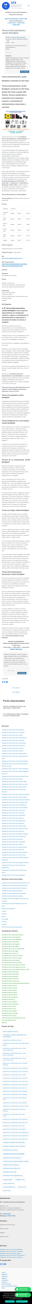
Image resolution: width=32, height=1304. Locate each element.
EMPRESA (4, 1274)
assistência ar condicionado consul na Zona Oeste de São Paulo (14, 1059)
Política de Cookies (22, 1301)
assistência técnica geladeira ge (12, 1175)
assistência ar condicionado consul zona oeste (15, 1084)
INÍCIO (3, 1272)
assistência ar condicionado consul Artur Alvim (15, 1122)
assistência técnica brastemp (13, 1154)
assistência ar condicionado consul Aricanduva (15, 1119)
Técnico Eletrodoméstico (19, 37)
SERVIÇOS (5, 1276)
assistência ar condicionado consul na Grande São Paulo (15, 1064)
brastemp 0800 (7, 1179)
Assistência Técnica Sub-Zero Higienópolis (13, 820)
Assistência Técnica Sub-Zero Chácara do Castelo (16, 799)
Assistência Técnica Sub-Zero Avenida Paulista (15, 807)
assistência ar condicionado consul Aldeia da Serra (15, 1098)
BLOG (3, 1288)
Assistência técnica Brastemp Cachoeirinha (14, 893)
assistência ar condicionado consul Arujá (13, 1126)
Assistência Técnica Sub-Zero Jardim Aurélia (14, 787)
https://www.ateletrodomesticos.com (12, 258)
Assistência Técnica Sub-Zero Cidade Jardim (14, 753)
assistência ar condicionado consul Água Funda (15, 1135)
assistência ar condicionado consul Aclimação (15, 1091)
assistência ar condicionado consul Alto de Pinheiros (14, 1110)
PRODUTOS (5, 1280)
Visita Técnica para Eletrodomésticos (12, 927)
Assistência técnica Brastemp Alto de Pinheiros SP (16, 883)
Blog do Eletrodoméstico (8, 908)
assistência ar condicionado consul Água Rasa (15, 1139)
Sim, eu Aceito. (10, 1301)
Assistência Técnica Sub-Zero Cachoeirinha (14, 743)
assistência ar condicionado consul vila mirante (15, 1071)
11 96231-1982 (11, 1215)
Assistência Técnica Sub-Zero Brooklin (12, 839)
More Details (24, 71)
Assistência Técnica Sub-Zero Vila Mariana (13, 815)
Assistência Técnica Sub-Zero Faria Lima (13, 813)
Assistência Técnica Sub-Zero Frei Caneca (13, 810)
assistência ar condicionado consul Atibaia (14, 1129)
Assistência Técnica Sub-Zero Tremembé (13, 732)
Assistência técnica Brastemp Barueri (12, 890)
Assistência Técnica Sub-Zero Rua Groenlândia (15, 761)
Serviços (4, 924)
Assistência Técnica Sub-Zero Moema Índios (14, 826)
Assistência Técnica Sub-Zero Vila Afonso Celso (15, 776)
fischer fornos (22, 1187)
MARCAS (4, 1278)
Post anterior (16, 687)
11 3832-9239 (11, 22)
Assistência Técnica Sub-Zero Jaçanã (12, 735)
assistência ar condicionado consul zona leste (15, 1078)
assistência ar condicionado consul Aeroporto (15, 1094)
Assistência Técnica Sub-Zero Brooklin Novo (14, 836)
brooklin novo (20, 1179)
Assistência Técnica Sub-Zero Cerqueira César (15, 802)
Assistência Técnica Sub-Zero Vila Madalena (14, 805)
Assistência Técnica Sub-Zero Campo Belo (13, 841)
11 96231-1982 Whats (16, 649)
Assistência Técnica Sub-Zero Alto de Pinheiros (15, 828)
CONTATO (4, 1282)
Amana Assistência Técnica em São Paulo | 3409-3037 (14, 707)
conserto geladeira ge (9, 1187)
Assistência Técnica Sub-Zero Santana (12, 751)
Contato (4, 911)
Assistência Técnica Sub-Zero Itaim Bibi (13, 849)
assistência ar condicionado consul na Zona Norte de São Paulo (14, 1054)
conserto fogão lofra (8, 1183)
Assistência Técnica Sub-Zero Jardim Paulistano (15, 768)
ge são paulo (6, 1190)
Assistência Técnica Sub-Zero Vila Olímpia (13, 875)
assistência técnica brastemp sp (12, 1157)
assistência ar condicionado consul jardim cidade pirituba (16, 1044)
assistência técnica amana (10, 1150)
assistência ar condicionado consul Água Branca (15, 1132)
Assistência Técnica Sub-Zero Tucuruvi (12, 748)
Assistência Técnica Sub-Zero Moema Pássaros (15, 834)
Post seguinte (16, 692)
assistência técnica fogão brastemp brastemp (16, 1161)
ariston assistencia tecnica (10, 1031)
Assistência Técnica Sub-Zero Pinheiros (13, 831)
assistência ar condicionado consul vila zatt (14, 1074)
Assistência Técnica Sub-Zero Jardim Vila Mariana (15, 794)
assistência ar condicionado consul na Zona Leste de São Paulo (14, 1049)
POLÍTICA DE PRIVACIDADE (9, 1286)
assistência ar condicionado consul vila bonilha (15, 1068)
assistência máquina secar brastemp (14, 1146)
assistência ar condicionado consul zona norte (15, 1081)
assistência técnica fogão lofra (11, 1168)
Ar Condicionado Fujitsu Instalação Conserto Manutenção (16, 714)
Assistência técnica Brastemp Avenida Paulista (14, 885)
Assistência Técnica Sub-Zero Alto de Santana (14, 852)
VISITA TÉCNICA (6, 1284)
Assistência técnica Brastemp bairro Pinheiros (14, 888)
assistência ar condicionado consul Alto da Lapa (15, 1106)
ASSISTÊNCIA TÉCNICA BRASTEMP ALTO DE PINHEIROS (15, 1035)
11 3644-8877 (16, 24)
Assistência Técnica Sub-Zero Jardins (12, 844)
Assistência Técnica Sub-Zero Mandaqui (13, 730)
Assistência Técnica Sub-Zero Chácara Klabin (14, 797)
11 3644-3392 (21, 22)
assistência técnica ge (9, 1172)
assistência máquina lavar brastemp (14, 1142)
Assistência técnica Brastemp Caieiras (12, 896)
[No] (30, 1298)
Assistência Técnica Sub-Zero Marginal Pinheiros (15, 862)
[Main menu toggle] (28, 5)
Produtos (4, 921)
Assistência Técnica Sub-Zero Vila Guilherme (14, 737)
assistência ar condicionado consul (12, 1040)
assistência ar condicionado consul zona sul (14, 1088)
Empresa (4, 914)
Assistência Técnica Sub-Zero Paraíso (12, 779)
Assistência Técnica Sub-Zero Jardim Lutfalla (14, 781)
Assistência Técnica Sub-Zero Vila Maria (13, 740)
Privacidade (5, 919)
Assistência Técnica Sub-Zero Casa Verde (13, 745)
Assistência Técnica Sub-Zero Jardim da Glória (14, 784)
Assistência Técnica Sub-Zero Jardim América (14, 847)
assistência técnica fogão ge (11, 1164)
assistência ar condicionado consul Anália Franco (14, 1115)
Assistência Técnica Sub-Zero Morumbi (12, 818)
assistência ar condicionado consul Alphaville (15, 1102)
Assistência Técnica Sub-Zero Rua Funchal (13, 855)
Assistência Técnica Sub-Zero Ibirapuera (13, 823)
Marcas (4, 916)
